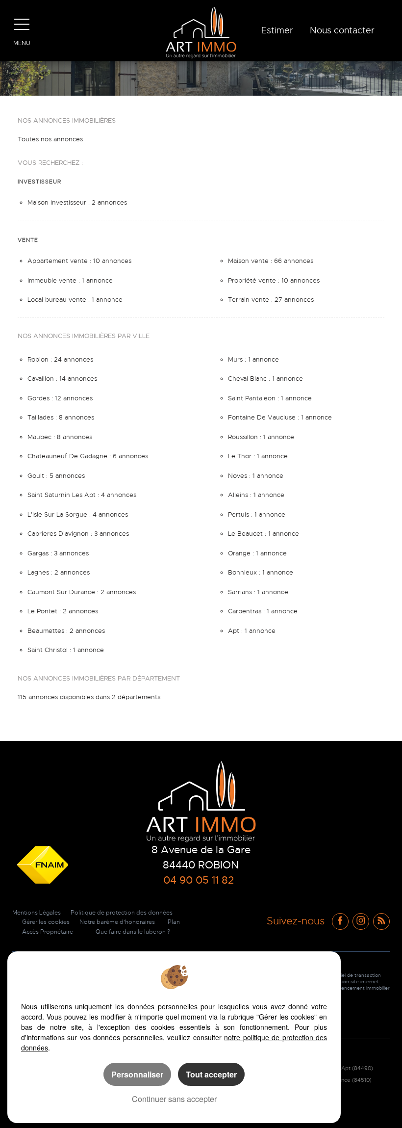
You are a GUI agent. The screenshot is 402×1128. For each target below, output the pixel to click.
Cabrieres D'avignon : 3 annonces (78, 533)
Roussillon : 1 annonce (261, 437)
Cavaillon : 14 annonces (62, 378)
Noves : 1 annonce (255, 476)
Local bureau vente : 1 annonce (75, 299)
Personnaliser (137, 1074)
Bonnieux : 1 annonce (260, 572)
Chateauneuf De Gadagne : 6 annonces (87, 456)
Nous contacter (342, 30)
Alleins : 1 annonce (256, 495)
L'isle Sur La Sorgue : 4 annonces (77, 514)
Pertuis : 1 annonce (256, 514)
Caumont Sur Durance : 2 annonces (81, 592)
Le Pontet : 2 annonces (62, 611)
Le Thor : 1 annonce (258, 456)
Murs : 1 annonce (253, 359)
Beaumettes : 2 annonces (66, 631)
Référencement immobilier (359, 988)
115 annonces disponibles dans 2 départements (89, 697)
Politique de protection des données (122, 912)
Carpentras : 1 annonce (263, 611)
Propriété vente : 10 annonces (274, 280)
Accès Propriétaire (47, 931)
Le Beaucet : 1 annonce (263, 533)
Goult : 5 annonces (56, 476)
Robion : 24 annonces (60, 359)
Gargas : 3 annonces (58, 553)
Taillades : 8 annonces (60, 417)
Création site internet (354, 981)
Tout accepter (211, 1074)
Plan (174, 921)
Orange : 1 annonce (257, 553)
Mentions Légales (36, 912)
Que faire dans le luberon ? (133, 931)
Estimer (277, 30)
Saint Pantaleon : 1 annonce (270, 398)
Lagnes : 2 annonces (58, 572)
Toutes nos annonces (50, 139)
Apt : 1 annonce (252, 631)
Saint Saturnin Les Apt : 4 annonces (81, 495)
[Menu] (22, 24)
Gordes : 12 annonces (60, 398)
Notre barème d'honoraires (117, 921)
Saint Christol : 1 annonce (65, 650)
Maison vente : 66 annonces (270, 261)
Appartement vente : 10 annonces (79, 261)
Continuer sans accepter (174, 1098)
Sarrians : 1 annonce (258, 592)
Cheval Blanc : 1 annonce (265, 378)
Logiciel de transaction (355, 975)
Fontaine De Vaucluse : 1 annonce (280, 417)
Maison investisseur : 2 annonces (77, 202)
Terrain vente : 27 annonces (271, 299)
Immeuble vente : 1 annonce (70, 280)
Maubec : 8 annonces (59, 437)
